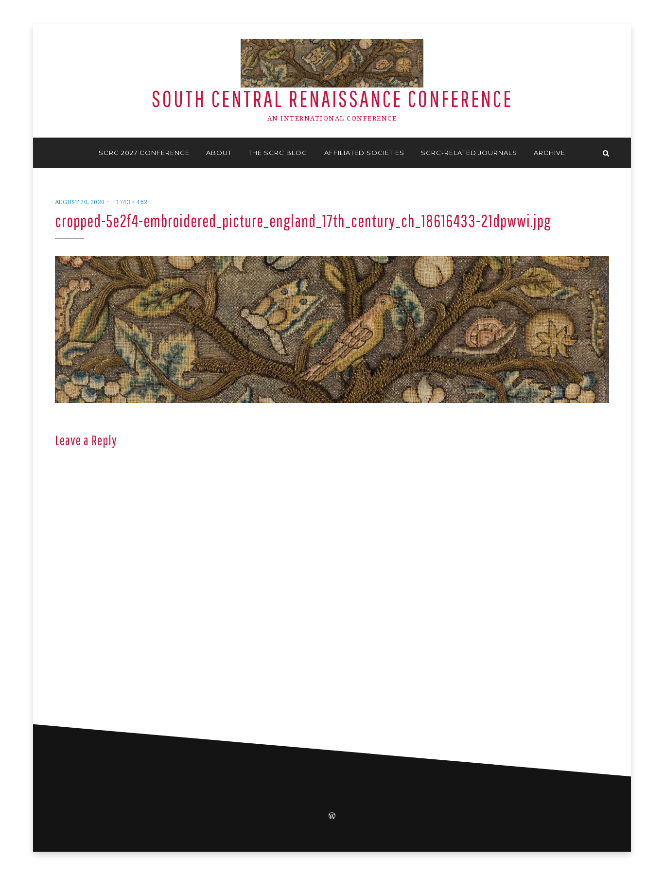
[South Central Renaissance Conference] (58, 153)
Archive (549, 153)
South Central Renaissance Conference (332, 98)
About (219, 153)
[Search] (605, 153)
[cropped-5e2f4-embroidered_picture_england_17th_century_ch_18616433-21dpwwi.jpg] (332, 329)
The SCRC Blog (277, 153)
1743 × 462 (131, 202)
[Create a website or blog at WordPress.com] (332, 816)
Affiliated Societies (364, 153)
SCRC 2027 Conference (144, 153)
